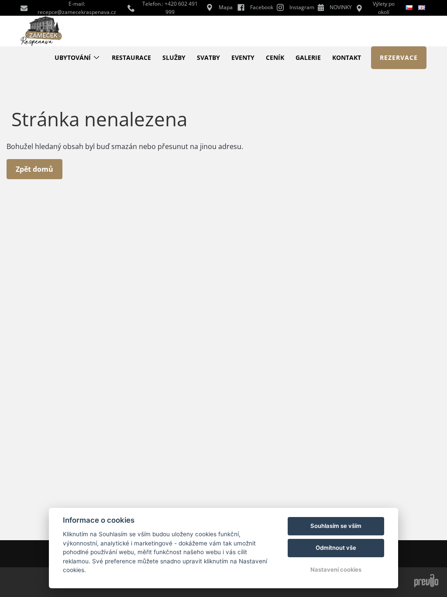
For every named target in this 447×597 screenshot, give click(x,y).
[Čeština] (410, 7)
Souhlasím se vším (335, 525)
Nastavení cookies (335, 569)
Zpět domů (34, 169)
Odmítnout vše (336, 547)
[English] (422, 7)
